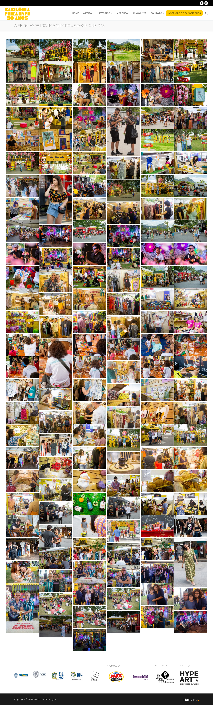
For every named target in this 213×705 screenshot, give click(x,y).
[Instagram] (206, 3)
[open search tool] (206, 13)
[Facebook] (201, 3)
